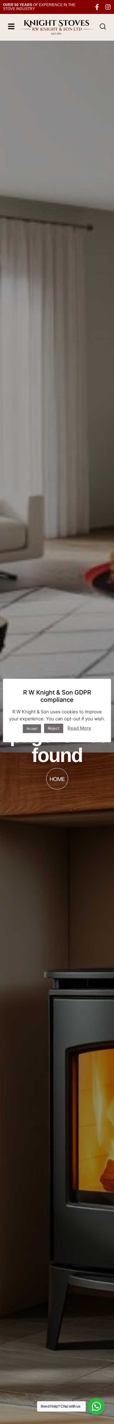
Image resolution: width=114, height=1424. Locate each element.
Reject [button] (54, 728)
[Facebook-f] (97, 7)
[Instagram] (108, 7)
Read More (79, 728)
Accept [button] (31, 728)
